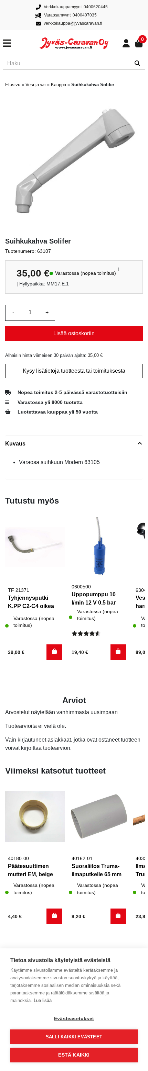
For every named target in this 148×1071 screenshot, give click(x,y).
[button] (54, 652)
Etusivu (12, 84)
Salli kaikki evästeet (74, 1036)
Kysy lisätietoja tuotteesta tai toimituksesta (74, 371)
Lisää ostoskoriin (74, 333)
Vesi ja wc (35, 84)
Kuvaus (15, 444)
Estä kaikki (73, 1055)
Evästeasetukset (74, 1018)
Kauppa (58, 84)
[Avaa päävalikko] (21, 43)
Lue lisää (43, 1000)
